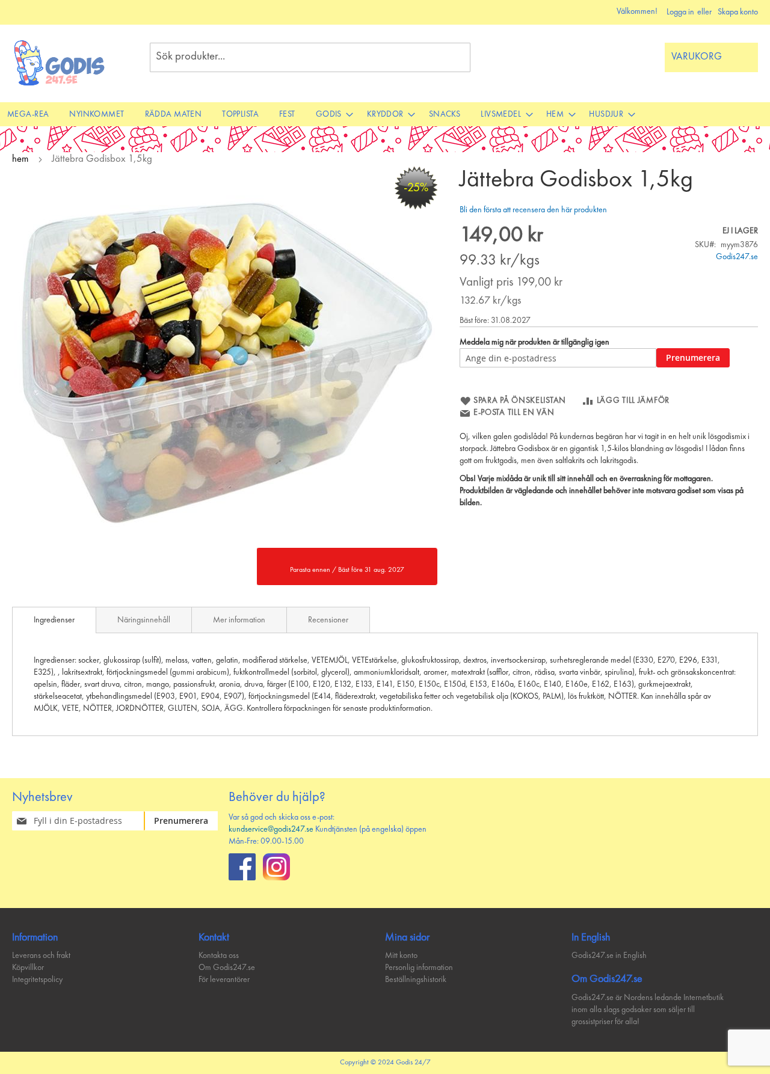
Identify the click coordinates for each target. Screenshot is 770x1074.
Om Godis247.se (227, 967)
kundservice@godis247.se (271, 829)
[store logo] (60, 63)
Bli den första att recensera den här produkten (533, 210)
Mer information (239, 620)
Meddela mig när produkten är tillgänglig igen (534, 342)
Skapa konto (738, 12)
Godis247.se (737, 257)
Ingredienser (54, 620)
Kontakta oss (219, 955)
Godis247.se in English (609, 955)
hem (20, 159)
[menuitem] (28, 114)
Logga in (680, 12)
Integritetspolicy (37, 979)
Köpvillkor (28, 967)
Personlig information (419, 967)
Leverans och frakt (41, 955)
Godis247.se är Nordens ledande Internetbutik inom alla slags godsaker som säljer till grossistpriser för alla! (647, 1009)
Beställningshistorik (415, 979)
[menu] (385, 114)
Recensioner (328, 620)
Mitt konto (401, 955)
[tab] (54, 620)
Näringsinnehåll (143, 620)
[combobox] (310, 57)
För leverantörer (224, 979)
